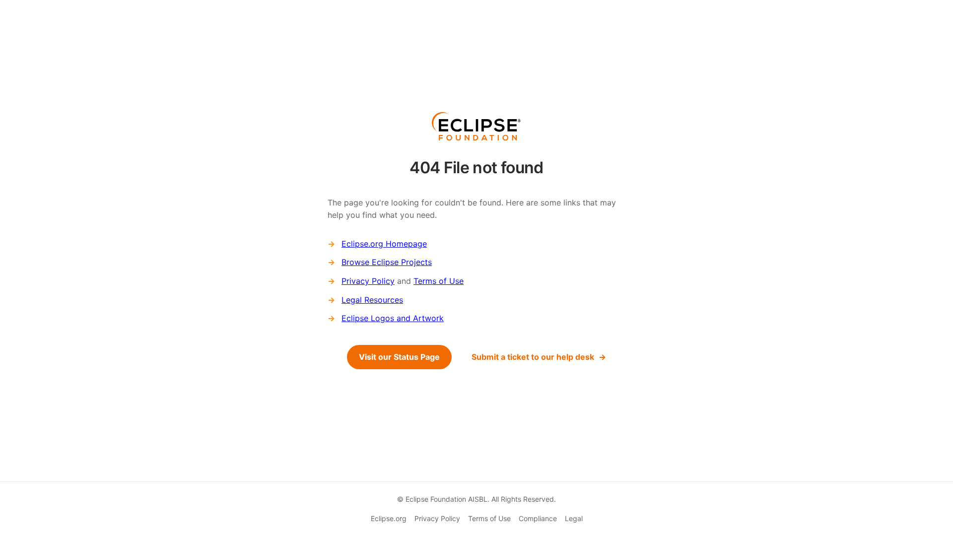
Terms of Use (438, 281)
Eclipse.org (389, 518)
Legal (574, 518)
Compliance (538, 518)
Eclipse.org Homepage (384, 244)
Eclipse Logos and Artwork (392, 318)
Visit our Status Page (399, 357)
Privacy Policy (368, 281)
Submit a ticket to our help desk (533, 357)
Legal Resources (372, 300)
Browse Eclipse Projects (386, 262)
